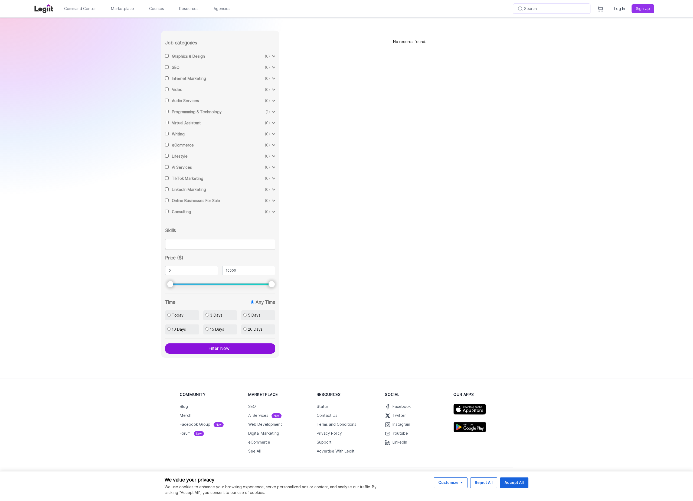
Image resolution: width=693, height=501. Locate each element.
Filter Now (219, 348)
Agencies (222, 8)
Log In (619, 8)
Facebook (402, 406)
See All (254, 451)
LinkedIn (400, 442)
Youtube (400, 433)
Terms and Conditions (336, 424)
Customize (448, 482)
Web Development (265, 424)
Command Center (80, 8)
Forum (191, 433)
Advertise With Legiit (336, 451)
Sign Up (643, 8)
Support (324, 442)
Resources (188, 8)
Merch (185, 415)
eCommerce (259, 442)
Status (323, 406)
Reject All (484, 482)
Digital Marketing (263, 433)
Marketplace (122, 8)
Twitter (399, 415)
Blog (184, 406)
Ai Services (263, 415)
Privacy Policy (329, 433)
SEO (252, 406)
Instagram (401, 424)
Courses (156, 8)
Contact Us (327, 415)
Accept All (514, 482)
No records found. (409, 42)
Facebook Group (200, 424)
